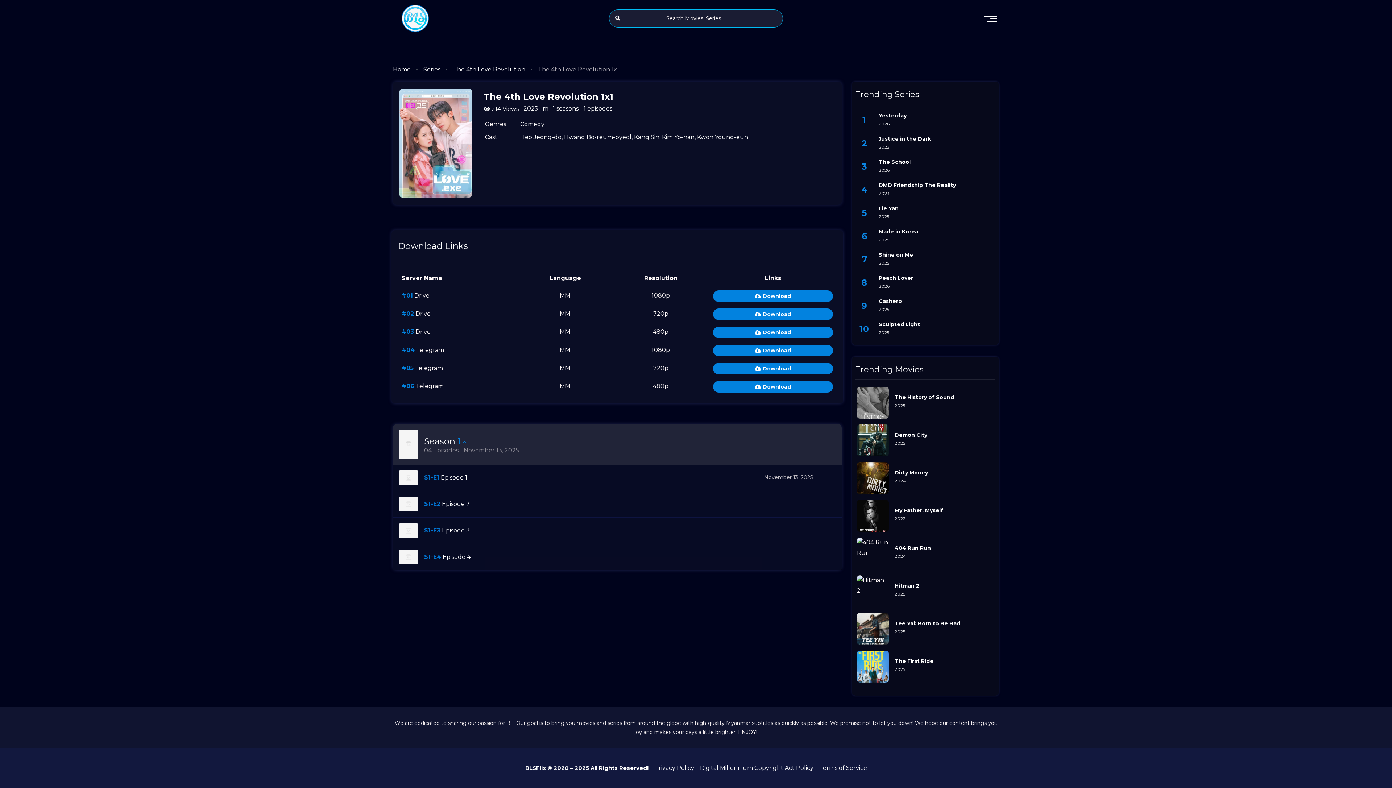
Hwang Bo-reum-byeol (597, 137)
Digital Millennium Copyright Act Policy (756, 767)
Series (431, 69)
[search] (617, 18)
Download (776, 296)
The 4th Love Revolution (489, 69)
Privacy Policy (674, 767)
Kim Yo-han (678, 137)
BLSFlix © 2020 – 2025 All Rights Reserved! (587, 767)
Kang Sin (646, 137)
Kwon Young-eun (722, 137)
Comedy (532, 124)
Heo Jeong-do (541, 137)
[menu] (990, 18)
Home (402, 69)
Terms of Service (843, 767)
